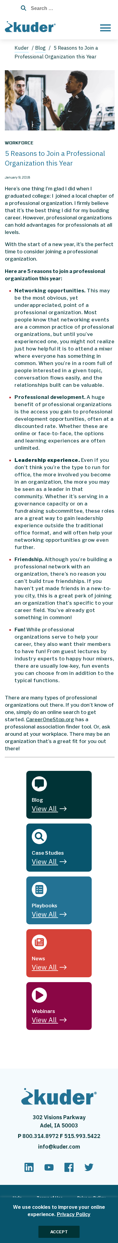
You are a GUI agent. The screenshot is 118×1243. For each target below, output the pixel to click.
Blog (40, 47)
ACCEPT (59, 1231)
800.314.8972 (41, 1136)
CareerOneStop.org (50, 719)
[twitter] (88, 1169)
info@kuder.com (59, 1146)
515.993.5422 (82, 1136)
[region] (59, 1220)
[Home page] (31, 25)
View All (44, 808)
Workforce (19, 142)
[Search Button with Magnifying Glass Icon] (22, 8)
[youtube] (49, 1169)
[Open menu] (105, 27)
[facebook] (69, 1169)
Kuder (22, 47)
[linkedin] (29, 1169)
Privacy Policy (73, 1214)
